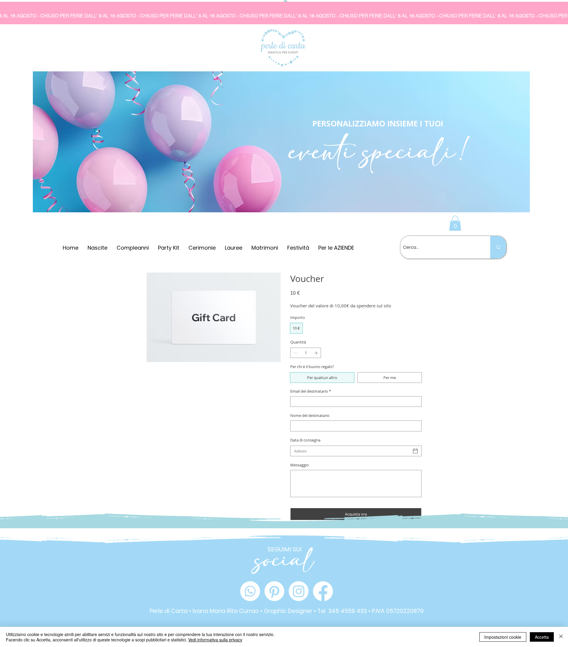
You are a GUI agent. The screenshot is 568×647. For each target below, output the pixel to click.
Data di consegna (305, 440)
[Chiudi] (560, 637)
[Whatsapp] (250, 591)
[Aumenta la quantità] (316, 353)
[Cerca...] (498, 247)
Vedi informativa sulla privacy (215, 640)
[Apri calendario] (415, 451)
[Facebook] (323, 591)
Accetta (542, 637)
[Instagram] (299, 591)
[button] (455, 223)
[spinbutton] (305, 353)
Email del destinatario (310, 391)
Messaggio (299, 465)
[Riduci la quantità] (294, 353)
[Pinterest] (274, 591)
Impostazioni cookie (502, 637)
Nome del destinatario (310, 415)
